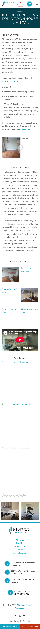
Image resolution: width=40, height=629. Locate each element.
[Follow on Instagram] (20, 616)
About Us (20, 540)
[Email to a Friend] (16, 495)
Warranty (20, 549)
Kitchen (20, 11)
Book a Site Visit (20, 553)
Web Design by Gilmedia (20, 621)
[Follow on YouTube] (24, 616)
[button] (37, 4)
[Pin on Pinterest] (20, 495)
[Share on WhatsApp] (4, 495)
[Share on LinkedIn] (24, 495)
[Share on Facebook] (8, 495)
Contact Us (20, 546)
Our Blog (20, 543)
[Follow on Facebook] (15, 616)
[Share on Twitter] (12, 495)
